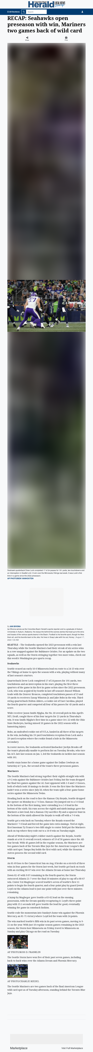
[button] (13, 306)
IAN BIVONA (15, 626)
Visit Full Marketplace (72, 1048)
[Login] (82, 11)
